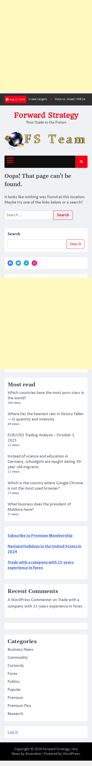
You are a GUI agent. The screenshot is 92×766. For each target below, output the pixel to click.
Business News (20, 649)
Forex (12, 673)
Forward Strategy (46, 115)
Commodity (18, 657)
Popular (14, 689)
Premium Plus (19, 705)
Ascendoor (33, 754)
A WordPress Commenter (30, 599)
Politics (14, 681)
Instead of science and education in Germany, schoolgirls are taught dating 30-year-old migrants (45, 461)
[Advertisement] (46, 46)
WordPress (71, 754)
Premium (15, 697)
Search (14, 234)
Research (15, 713)
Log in (13, 732)
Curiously (16, 665)
